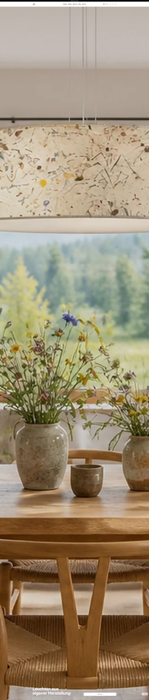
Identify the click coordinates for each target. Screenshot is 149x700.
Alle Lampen (100, 694)
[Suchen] (110, 4)
